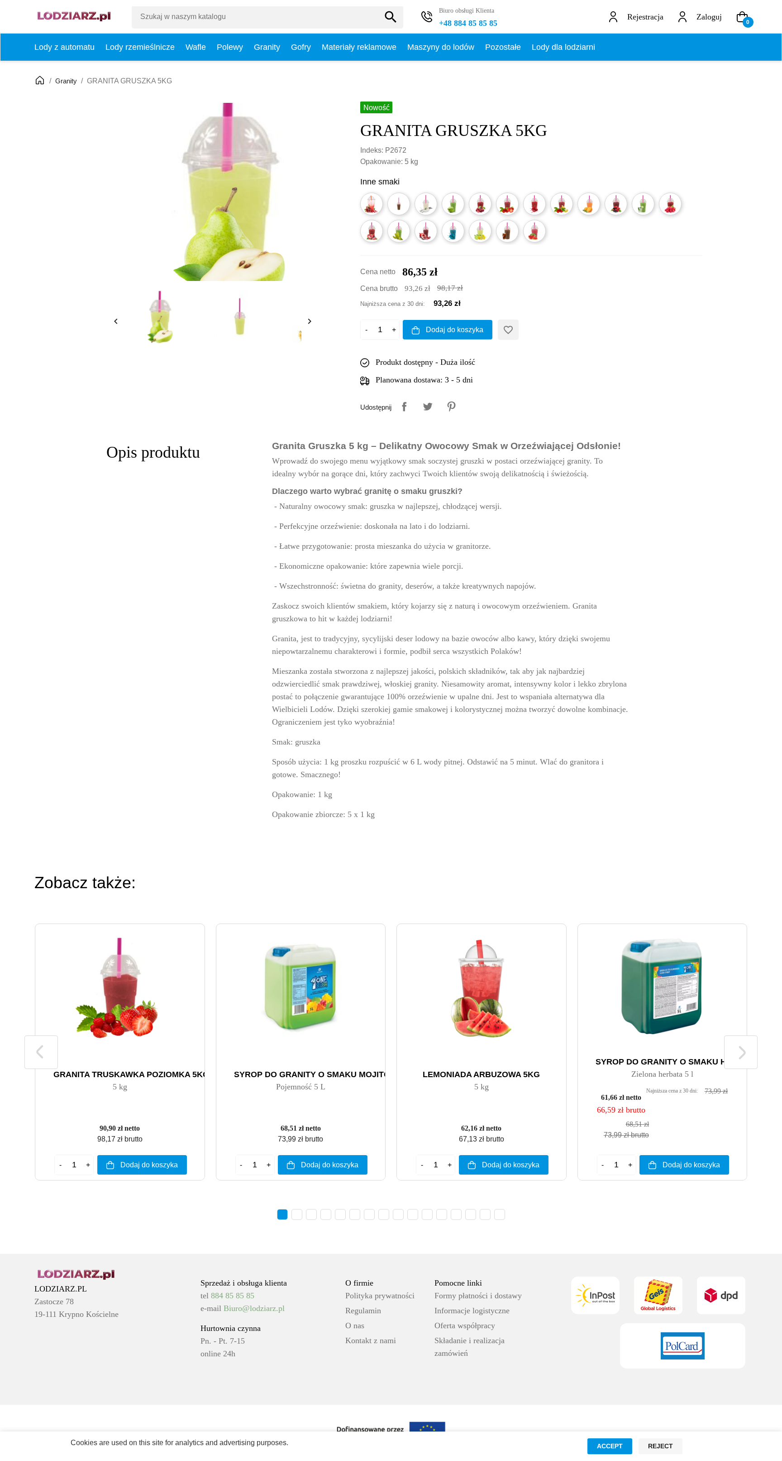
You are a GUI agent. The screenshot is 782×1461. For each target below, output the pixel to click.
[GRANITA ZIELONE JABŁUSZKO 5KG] (453, 204)
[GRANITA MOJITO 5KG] (643, 204)
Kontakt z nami (370, 1340)
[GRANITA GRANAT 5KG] (426, 231)
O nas (354, 1325)
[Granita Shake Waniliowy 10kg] (426, 204)
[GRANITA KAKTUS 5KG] (398, 231)
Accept (610, 1446)
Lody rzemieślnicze (140, 47)
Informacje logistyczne (472, 1310)
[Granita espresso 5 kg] (398, 204)
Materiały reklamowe (359, 47)
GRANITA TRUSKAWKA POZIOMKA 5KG (131, 1074)
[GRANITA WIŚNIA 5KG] (480, 204)
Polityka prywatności (380, 1295)
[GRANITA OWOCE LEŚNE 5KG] (616, 204)
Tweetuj (428, 406)
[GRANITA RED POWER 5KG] (534, 204)
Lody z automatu (64, 47)
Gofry (301, 47)
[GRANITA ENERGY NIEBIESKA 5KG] (453, 231)
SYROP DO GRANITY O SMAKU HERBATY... (680, 1061)
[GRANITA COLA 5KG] (507, 231)
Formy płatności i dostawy (478, 1295)
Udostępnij (404, 406)
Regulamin (363, 1310)
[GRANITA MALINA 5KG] (670, 204)
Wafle (196, 47)
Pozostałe (503, 47)
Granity (267, 47)
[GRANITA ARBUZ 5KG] (534, 231)
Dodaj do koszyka (453, 330)
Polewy (230, 47)
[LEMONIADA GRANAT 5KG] (371, 204)
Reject (660, 1446)
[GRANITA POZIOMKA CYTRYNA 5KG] (561, 204)
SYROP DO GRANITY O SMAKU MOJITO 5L (318, 1074)
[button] (742, 16)
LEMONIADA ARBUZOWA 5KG (481, 1074)
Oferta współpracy (464, 1325)
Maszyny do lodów (440, 47)
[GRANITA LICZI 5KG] (371, 231)
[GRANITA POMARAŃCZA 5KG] (588, 204)
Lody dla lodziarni (563, 47)
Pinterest (451, 406)
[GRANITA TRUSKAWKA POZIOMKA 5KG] (507, 204)
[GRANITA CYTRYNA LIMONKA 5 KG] (480, 231)
